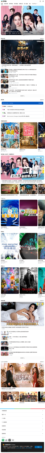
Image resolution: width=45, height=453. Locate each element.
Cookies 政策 (19, 448)
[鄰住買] (13, 440)
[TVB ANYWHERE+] (9, 440)
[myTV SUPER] (6, 440)
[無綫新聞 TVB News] (3, 440)
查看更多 (41, 38)
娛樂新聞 (3, 300)
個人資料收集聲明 (28, 448)
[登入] (43, 1)
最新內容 (3, 38)
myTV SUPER (4, 361)
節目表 (2, 99)
